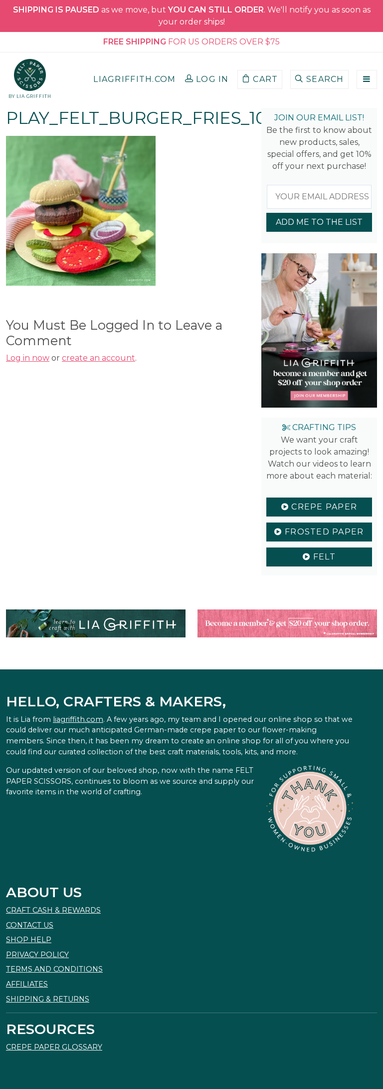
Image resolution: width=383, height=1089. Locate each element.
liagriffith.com (78, 719)
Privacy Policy (37, 954)
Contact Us (29, 925)
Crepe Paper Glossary (54, 1047)
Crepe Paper (323, 507)
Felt (322, 556)
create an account (98, 358)
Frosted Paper (323, 532)
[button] (207, 79)
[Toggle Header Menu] (367, 79)
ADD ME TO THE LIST (319, 222)
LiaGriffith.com (134, 79)
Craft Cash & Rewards (53, 910)
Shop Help (28, 939)
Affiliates (27, 984)
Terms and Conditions (54, 969)
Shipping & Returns (47, 999)
